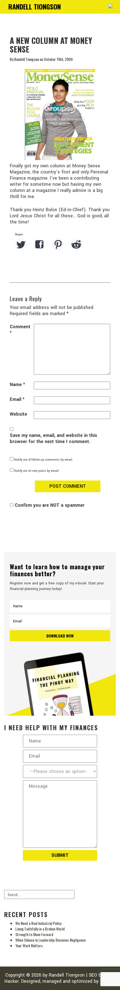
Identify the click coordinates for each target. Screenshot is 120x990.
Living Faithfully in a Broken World (40, 929)
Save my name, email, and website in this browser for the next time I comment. (53, 438)
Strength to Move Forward (34, 934)
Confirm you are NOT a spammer (49, 505)
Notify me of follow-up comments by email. (43, 460)
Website (18, 414)
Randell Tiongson (67, 975)
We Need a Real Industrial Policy (38, 923)
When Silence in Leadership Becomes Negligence (50, 940)
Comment (20, 330)
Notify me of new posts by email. (36, 471)
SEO (93, 975)
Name (17, 385)
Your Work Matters (29, 945)
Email (17, 399)
